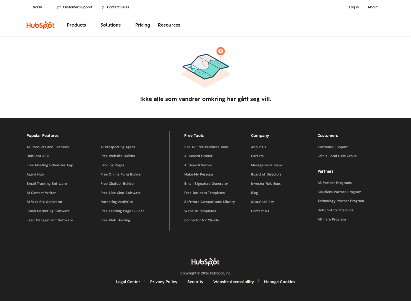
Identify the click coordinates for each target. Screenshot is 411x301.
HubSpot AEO (38, 156)
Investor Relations (266, 183)
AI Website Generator (44, 202)
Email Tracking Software (47, 183)
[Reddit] (238, 245)
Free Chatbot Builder (117, 183)
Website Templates (200, 211)
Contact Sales (118, 7)
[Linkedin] (221, 245)
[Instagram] (173, 245)
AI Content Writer (41, 193)
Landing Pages (112, 165)
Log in (354, 7)
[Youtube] (189, 245)
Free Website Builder (117, 156)
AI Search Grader (198, 156)
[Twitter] (205, 245)
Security (195, 281)
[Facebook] (156, 245)
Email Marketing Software (48, 211)
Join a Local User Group (337, 156)
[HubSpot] (41, 25)
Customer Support (78, 7)
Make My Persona (198, 174)
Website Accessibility (233, 281)
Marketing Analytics (116, 202)
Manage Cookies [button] (279, 281)
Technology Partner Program (341, 201)
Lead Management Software (50, 220)
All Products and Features (48, 147)
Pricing (142, 25)
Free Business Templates (204, 193)
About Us (258, 147)
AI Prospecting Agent (117, 147)
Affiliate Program (332, 219)
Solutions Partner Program (339, 192)
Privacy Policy (163, 281)
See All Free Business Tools (206, 147)
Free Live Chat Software (120, 193)
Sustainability (262, 202)
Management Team (266, 165)
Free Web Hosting (115, 220)
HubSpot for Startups (335, 210)
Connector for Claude (201, 220)
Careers (257, 156)
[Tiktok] (254, 245)
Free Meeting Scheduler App (50, 165)
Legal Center (128, 281)
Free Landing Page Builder (122, 211)
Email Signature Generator (206, 183)
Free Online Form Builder (121, 174)
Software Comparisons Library (209, 202)
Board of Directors (266, 174)
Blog (254, 193)
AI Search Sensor (198, 165)
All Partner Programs (335, 183)
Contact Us (260, 211)
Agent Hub (35, 174)
